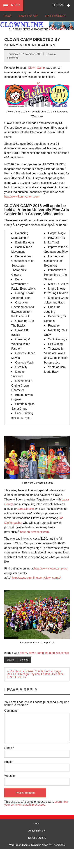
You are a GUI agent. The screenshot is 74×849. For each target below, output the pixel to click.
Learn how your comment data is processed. (36, 803)
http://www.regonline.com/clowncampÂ (37, 577)
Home (7, 16)
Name (9, 747)
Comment (11, 710)
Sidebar (58, 4)
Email (8, 762)
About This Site (28, 16)
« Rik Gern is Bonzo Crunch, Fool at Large (34, 671)
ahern (23, 652)
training (50, 652)
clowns (11, 659)
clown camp (36, 652)
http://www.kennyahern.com (21, 196)
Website (9, 775)
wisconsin (62, 652)
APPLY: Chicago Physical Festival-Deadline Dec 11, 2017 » (35, 676)
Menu (15, 4)
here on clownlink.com (34, 531)
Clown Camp (36, 67)
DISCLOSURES (55, 16)
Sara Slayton (25, 508)
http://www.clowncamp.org (51, 568)
